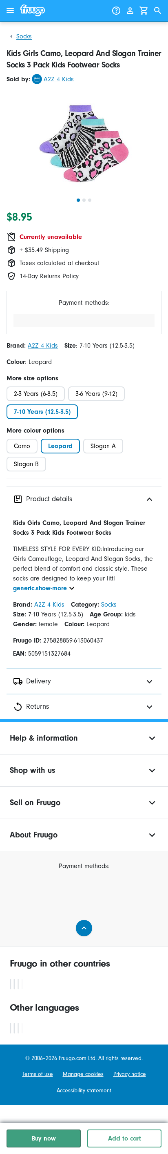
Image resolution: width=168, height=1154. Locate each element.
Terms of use (37, 1074)
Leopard (60, 446)
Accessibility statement (84, 1090)
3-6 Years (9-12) (96, 393)
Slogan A (103, 446)
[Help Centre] (116, 11)
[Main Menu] (10, 11)
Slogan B (26, 464)
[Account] (130, 11)
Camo (22, 446)
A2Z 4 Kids (59, 79)
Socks (24, 36)
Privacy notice (129, 1074)
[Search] (158, 11)
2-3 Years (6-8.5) (35, 393)
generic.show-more (40, 588)
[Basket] (144, 11)
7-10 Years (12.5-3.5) (42, 411)
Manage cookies (83, 1074)
